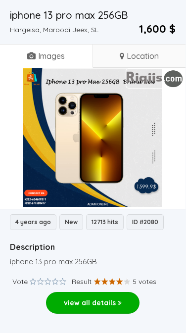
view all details (91, 302)
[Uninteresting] (36, 281)
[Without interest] (33, 281)
